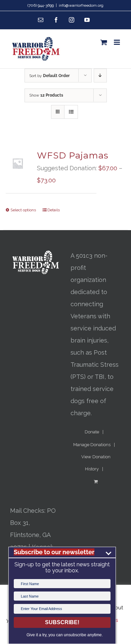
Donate (92, 431)
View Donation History (96, 462)
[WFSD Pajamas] (17, 163)
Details (53, 210)
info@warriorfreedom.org (81, 5)
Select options (23, 210)
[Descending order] (100, 75)
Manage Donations (92, 444)
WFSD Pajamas (72, 155)
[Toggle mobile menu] (117, 42)
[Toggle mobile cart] (103, 42)
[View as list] (71, 111)
